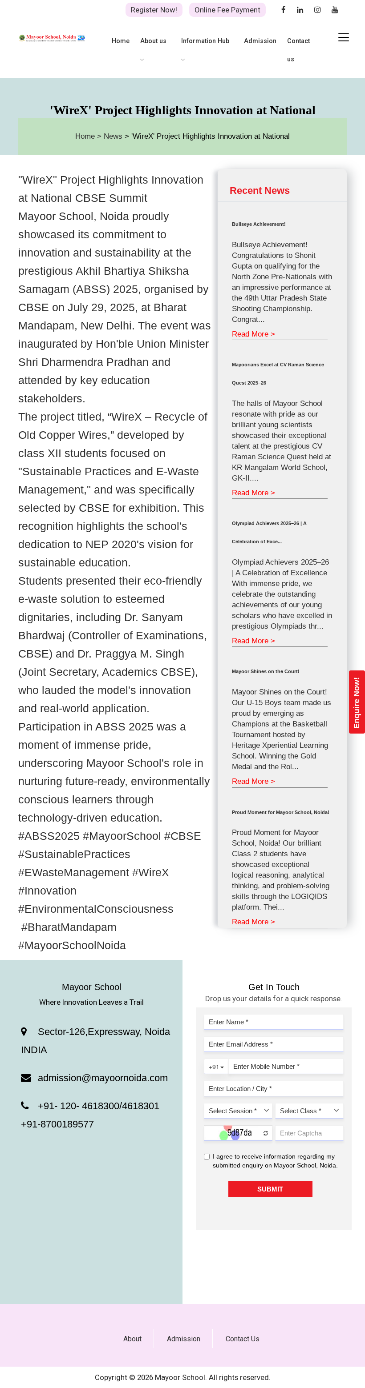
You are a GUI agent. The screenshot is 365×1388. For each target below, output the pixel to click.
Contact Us (243, 1339)
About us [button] (153, 41)
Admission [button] (260, 41)
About (132, 1339)
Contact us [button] (298, 50)
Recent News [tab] (260, 190)
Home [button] (121, 41)
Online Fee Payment (227, 9)
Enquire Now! (356, 703)
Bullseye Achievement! (259, 224)
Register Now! (154, 9)
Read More (253, 334)
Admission (183, 1339)
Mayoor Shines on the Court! (266, 671)
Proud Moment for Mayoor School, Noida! (280, 812)
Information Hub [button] (205, 41)
